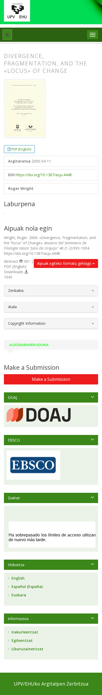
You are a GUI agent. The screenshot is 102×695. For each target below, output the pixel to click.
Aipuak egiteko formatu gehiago (65, 263)
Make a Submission (51, 379)
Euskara (18, 594)
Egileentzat (21, 640)
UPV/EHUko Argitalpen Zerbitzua (51, 684)
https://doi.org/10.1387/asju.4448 (44, 174)
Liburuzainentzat (26, 648)
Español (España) (26, 586)
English (17, 578)
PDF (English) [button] (21, 149)
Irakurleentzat (24, 632)
